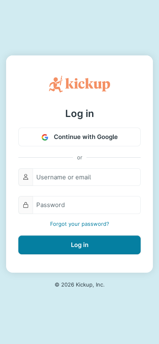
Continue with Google (85, 137)
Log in (79, 245)
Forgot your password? (79, 224)
